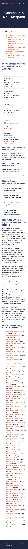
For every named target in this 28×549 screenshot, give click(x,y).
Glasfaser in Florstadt (12, 371)
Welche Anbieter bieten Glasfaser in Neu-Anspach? (12, 196)
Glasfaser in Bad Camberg (14, 331)
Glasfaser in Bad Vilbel (13, 343)
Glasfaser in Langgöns (12, 426)
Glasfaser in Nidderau (12, 442)
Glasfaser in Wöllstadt (12, 525)
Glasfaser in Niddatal (12, 438)
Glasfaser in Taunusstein (13, 501)
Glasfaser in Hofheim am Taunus (15, 394)
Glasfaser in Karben (12, 406)
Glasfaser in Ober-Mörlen (13, 450)
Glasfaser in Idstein (12, 402)
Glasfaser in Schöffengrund (14, 477)
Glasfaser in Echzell (12, 359)
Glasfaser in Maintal (12, 430)
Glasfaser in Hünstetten (13, 398)
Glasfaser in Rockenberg (13, 462)
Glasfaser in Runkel (12, 469)
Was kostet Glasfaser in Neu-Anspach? (13, 204)
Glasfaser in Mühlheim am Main (15, 434)
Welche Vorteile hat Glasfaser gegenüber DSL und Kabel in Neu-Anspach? (12, 212)
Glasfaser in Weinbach (13, 521)
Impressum (8, 543)
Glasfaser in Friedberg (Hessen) (15, 379)
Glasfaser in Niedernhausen (14, 446)
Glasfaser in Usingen (12, 505)
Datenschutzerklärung (17, 543)
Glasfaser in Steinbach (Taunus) (15, 493)
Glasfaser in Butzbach (12, 355)
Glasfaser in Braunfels (12, 347)
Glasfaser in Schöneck (13, 481)
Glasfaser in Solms (11, 489)
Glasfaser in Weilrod (12, 517)
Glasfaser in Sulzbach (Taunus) (15, 497)
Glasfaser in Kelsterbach (13, 414)
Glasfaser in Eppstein (12, 363)
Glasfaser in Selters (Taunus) (14, 485)
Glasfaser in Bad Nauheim (14, 335)
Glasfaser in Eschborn (12, 367)
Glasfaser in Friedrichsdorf (14, 383)
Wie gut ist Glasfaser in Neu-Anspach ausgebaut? (13, 189)
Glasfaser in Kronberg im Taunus (15, 422)
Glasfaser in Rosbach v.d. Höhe (15, 465)
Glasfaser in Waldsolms (13, 509)
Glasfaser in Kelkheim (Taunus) (15, 410)
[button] (19, 3)
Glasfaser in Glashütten (13, 386)
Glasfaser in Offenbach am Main (15, 454)
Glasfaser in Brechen (12, 351)
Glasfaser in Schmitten (13, 473)
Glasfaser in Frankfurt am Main (15, 375)
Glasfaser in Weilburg (12, 513)
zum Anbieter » (8, 86)
